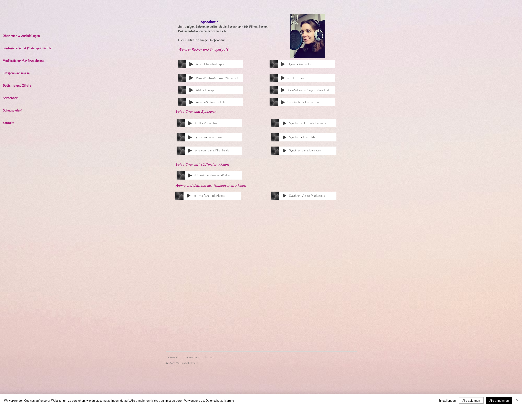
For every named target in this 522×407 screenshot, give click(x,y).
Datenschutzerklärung (220, 400)
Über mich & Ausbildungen (21, 36)
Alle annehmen (499, 400)
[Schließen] (517, 400)
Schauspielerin (13, 110)
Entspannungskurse (16, 73)
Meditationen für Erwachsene (23, 60)
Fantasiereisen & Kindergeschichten (25, 48)
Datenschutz (192, 357)
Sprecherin (10, 98)
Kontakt (8, 123)
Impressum (175, 357)
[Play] (191, 64)
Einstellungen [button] (447, 400)
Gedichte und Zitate (17, 85)
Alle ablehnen (471, 400)
